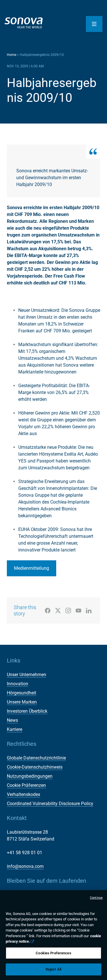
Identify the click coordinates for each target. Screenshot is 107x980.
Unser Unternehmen (26, 674)
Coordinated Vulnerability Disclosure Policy (50, 803)
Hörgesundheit (21, 693)
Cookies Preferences (53, 953)
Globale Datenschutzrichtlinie (36, 758)
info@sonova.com (25, 866)
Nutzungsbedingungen (30, 776)
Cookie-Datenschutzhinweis (34, 767)
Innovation (17, 683)
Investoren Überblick (27, 711)
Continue (96, 898)
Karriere (14, 729)
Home (11, 55)
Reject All (53, 969)
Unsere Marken (22, 702)
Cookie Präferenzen (26, 785)
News (12, 720)
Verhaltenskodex (23, 794)
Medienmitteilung (31, 568)
